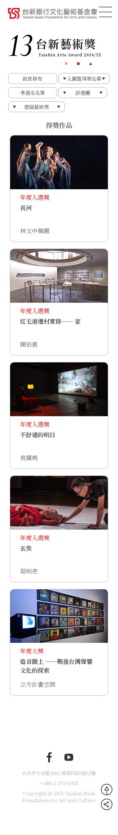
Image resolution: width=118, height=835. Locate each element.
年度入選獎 (34, 197)
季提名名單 (32, 92)
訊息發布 (32, 78)
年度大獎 (32, 651)
